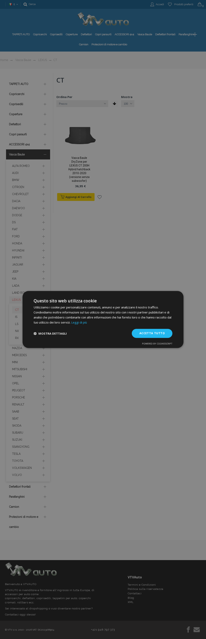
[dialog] (103, 319)
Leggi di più (79, 322)
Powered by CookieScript (157, 343)
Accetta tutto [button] (152, 333)
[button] (50, 333)
